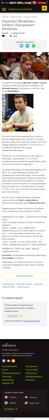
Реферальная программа (11, 373)
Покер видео (6, 376)
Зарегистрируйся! (32, 321)
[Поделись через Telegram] (27, 46)
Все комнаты (9, 409)
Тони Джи (38, 284)
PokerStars (35, 88)
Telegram (4, 361)
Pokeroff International (9, 366)
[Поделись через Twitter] (21, 46)
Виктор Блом (8, 284)
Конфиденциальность (34, 376)
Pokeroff (4, 9)
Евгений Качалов (24, 284)
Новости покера (35, 262)
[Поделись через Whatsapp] (33, 46)
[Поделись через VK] (15, 46)
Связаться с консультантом (20, 9)
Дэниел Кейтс (8, 287)
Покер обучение (32, 366)
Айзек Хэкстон (23, 287)
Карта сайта (30, 380)
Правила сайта (31, 373)
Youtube (8, 361)
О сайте (5, 370)
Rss (13, 361)
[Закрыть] (47, 1)
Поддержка (6, 383)
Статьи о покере (32, 370)
